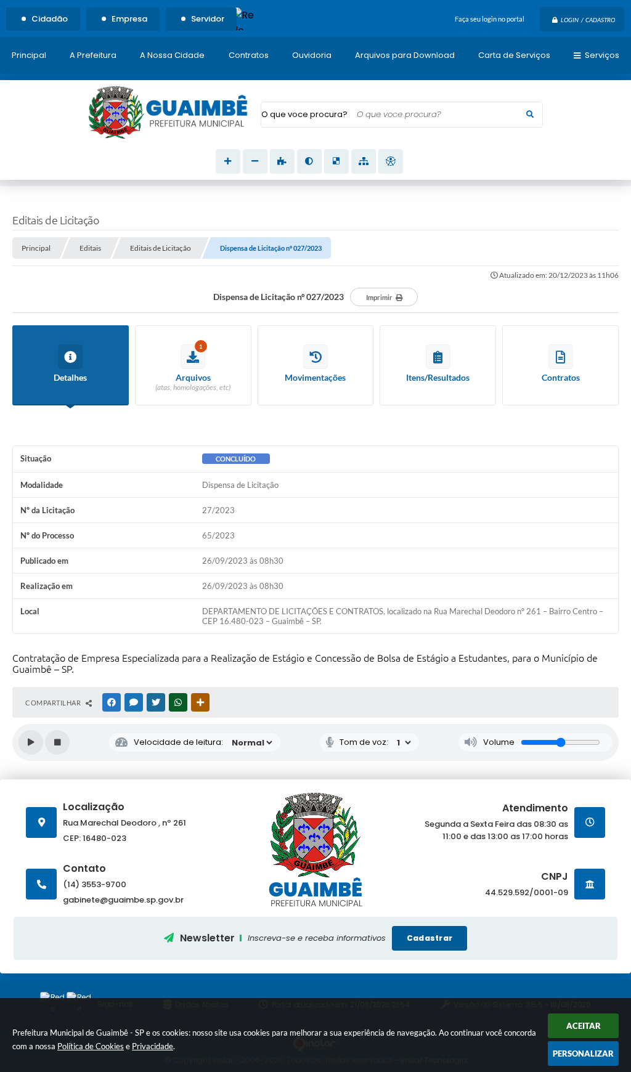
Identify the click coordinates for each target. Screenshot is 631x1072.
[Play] (30, 742)
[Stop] (57, 742)
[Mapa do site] (363, 161)
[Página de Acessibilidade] (390, 161)
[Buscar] (530, 114)
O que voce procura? (304, 114)
